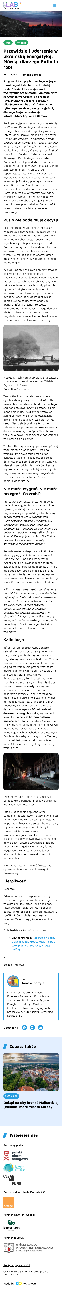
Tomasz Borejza (31, 74)
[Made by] (26, 1283)
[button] (24, 1027)
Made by (8, 1283)
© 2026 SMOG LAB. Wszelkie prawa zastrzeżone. (25, 1273)
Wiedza (21, 42)
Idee (8, 42)
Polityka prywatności (16, 1265)
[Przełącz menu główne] (55, 5)
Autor (25, 979)
